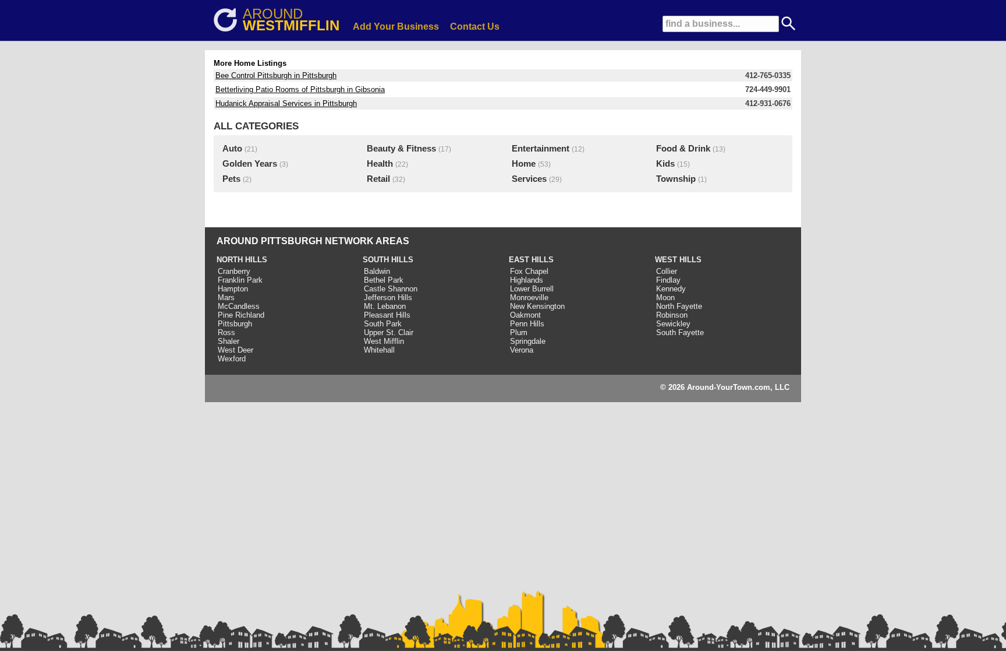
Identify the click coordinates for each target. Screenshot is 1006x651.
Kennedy (671, 288)
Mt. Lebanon (385, 306)
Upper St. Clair (388, 332)
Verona (521, 350)
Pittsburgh (235, 323)
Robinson (672, 315)
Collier (666, 271)
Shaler (228, 341)
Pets (231, 179)
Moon (665, 297)
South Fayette (680, 332)
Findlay (668, 280)
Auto (232, 148)
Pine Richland (241, 315)
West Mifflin (384, 341)
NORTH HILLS (242, 259)
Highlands (526, 280)
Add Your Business (396, 26)
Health (380, 163)
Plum (518, 332)
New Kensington (537, 306)
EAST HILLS (531, 259)
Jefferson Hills (388, 297)
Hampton (233, 288)
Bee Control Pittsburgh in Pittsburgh (275, 75)
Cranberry (234, 271)
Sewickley (673, 323)
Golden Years (249, 163)
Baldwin (377, 271)
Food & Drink (683, 148)
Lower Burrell (532, 288)
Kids (665, 163)
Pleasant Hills (387, 315)
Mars (226, 297)
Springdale (527, 341)
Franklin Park (240, 280)
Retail (378, 179)
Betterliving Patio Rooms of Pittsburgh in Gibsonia (300, 89)
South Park (383, 323)
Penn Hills (527, 323)
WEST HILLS (678, 259)
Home (524, 163)
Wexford (232, 358)
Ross (226, 332)
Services (529, 179)
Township (676, 179)
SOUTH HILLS (388, 259)
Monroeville (529, 297)
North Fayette (679, 306)
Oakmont (525, 315)
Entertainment (540, 148)
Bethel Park (383, 280)
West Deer (235, 350)
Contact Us (475, 26)
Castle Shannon (390, 288)
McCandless (239, 306)
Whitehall (379, 350)
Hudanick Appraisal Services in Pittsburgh (286, 103)
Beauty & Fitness (401, 148)
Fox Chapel (529, 271)
